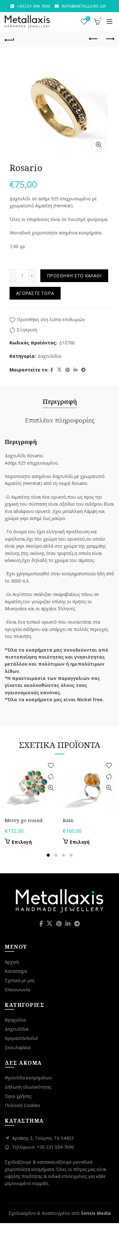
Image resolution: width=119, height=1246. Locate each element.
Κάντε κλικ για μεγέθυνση (99, 145)
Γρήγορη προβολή (50, 787)
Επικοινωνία (17, 989)
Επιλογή (22, 842)
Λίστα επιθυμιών (88, 19)
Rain (68, 820)
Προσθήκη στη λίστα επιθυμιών (51, 319)
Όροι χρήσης (18, 1096)
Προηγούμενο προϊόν (94, 39)
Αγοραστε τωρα (35, 293)
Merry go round (24, 820)
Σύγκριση (27, 330)
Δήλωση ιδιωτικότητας (28, 1087)
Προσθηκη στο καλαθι (74, 276)
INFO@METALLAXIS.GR (84, 6)
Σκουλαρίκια (17, 1047)
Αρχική (12, 962)
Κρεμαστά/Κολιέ (21, 1038)
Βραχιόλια (15, 1020)
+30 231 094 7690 (33, 6)
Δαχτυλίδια (49, 356)
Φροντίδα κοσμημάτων (28, 1078)
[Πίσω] (9, 39)
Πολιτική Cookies (22, 1105)
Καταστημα (16, 971)
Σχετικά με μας (20, 980)
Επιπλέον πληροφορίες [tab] (60, 420)
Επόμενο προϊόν (109, 39)
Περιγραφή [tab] (60, 401)
